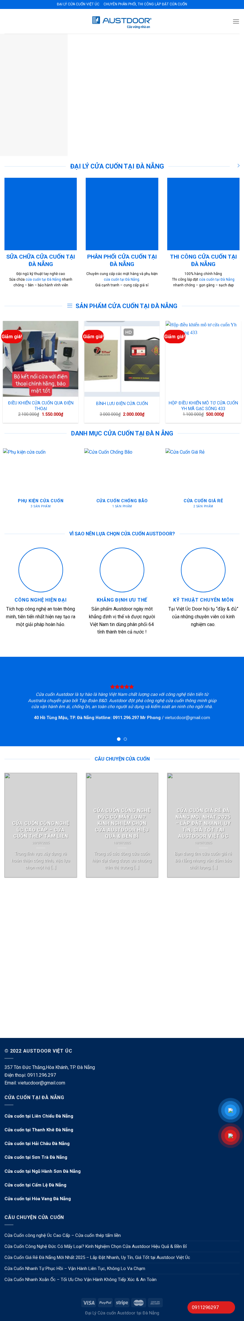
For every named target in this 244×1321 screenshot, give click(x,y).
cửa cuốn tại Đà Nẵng (43, 279)
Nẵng (229, 279)
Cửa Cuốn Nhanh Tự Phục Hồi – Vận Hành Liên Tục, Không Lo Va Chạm (74, 1268)
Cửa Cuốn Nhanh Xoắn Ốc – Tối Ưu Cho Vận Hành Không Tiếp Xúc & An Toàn (80, 1279)
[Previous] (12, 95)
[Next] (231, 95)
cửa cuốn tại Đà (212, 279)
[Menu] (236, 21)
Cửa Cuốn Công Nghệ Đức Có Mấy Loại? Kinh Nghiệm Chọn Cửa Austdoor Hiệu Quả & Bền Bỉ (95, 1246)
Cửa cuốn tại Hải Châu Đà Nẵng (37, 1143)
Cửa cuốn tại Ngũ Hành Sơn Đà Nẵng (42, 1171)
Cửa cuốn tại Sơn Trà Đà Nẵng (35, 1157)
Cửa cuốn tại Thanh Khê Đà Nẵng (38, 1129)
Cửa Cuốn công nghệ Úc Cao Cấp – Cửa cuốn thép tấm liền (62, 1235)
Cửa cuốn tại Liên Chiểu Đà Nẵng (38, 1116)
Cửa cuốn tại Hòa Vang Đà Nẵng (37, 1198)
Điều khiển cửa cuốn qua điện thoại (40, 406)
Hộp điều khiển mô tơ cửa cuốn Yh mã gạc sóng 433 (203, 406)
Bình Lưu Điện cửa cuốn (122, 403)
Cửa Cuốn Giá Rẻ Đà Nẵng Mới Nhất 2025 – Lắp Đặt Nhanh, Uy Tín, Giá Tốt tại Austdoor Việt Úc (97, 1257)
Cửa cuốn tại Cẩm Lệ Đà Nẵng (35, 1185)
